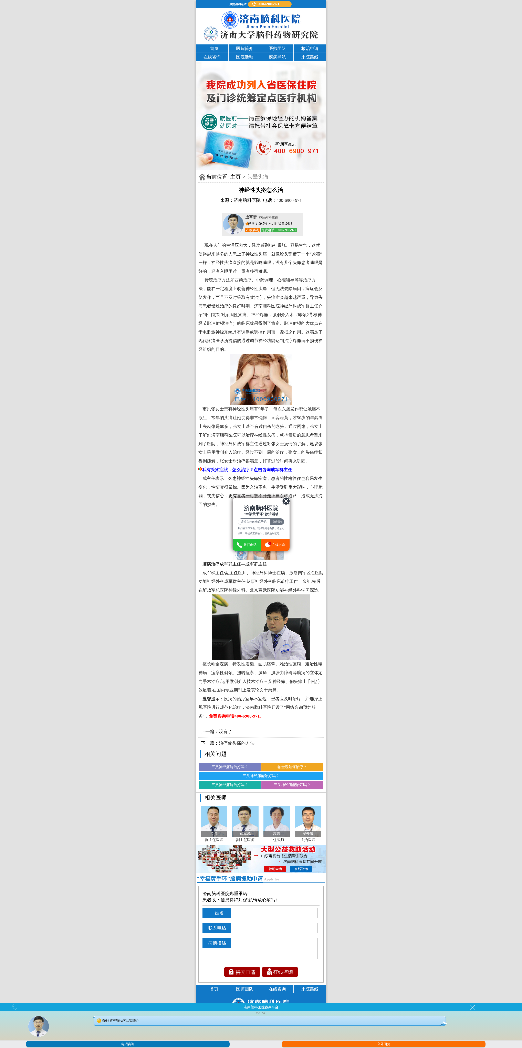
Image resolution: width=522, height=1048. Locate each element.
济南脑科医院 (267, 306)
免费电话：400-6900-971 (278, 230)
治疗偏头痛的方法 (237, 743)
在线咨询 (252, 230)
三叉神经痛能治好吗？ (229, 767)
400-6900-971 (269, 4)
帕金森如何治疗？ (292, 767)
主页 (235, 177)
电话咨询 (127, 1044)
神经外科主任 (261, 217)
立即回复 (383, 1044)
